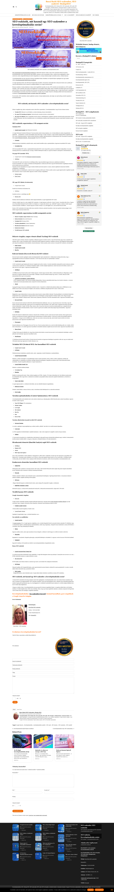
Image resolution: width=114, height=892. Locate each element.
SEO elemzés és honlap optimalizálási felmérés (85, 118)
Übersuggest (17, 322)
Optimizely (17, 540)
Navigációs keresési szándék (26, 824)
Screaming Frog (18, 145)
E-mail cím (47, 790)
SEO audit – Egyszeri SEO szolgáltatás (84, 123)
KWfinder (17, 311)
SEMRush (17, 159)
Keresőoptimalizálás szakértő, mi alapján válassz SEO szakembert (32, 93)
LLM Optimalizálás (80, 90)
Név (13, 790)
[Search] (16, 7)
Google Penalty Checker (20, 511)
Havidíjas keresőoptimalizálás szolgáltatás (84, 125)
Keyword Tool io (18, 299)
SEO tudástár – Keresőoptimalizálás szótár (89, 839)
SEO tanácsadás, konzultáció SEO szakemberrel (86, 120)
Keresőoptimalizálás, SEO (22, 15)
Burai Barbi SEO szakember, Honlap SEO (20, 27)
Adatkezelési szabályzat (86, 844)
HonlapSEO (33, 615)
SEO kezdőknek (79, 92)
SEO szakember (61, 725)
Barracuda (17, 498)
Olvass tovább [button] (80, 168)
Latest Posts (19, 709)
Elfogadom (90, 889)
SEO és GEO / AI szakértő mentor (83, 141)
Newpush (87, 882)
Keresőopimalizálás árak (53, 15)
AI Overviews (79, 66)
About (14, 709)
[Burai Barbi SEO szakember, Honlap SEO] (15, 719)
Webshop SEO (79, 108)
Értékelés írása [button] (85, 153)
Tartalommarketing (80, 97)
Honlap (14, 796)
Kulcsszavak (78, 85)
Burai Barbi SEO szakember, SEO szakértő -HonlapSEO (61, 2)
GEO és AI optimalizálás (81, 115)
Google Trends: (18, 291)
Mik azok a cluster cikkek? (72, 854)
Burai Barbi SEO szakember (34, 607)
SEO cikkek (96, 15)
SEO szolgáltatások (38, 15)
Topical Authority (79, 103)
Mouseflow (17, 534)
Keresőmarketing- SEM (81, 74)
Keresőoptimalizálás (28, 725)
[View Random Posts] (13, 7)
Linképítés (78, 87)
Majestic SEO (18, 196)
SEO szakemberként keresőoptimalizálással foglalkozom (24, 72)
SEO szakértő (69, 725)
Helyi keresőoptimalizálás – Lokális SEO (84, 72)
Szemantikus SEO (79, 95)
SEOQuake (17, 564)
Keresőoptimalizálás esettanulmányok (83, 77)
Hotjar (16, 528)
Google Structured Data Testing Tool (23, 551)
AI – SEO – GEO (79, 64)
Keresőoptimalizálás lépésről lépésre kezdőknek (26, 80)
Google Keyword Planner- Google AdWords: (25, 278)
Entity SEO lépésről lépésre (49, 853)
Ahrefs (16, 284)
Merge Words (18, 329)
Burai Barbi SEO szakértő (83, 15)
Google (77, 69)
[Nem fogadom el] (112, 889)
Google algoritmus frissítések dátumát (58, 501)
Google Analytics (18, 520)
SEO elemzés (54, 725)
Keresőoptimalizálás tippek (17, 19)
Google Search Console (20, 261)
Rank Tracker (18, 176)
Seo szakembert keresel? (37, 594)
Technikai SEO (79, 100)
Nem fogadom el (99, 889)
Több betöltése (88, 228)
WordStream (18, 336)
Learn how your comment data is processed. (38, 815)
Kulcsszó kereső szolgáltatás (82, 130)
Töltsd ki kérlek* (16, 695)
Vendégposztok (79, 105)
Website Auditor (18, 174)
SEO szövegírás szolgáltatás (81, 128)
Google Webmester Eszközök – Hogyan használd (25, 137)
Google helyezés (19, 725)
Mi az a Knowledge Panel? (49, 824)
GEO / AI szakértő (69, 15)
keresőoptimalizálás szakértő (39, 725)
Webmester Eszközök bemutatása (34, 156)
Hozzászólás (15, 772)
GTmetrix (17, 140)
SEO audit (48, 725)
